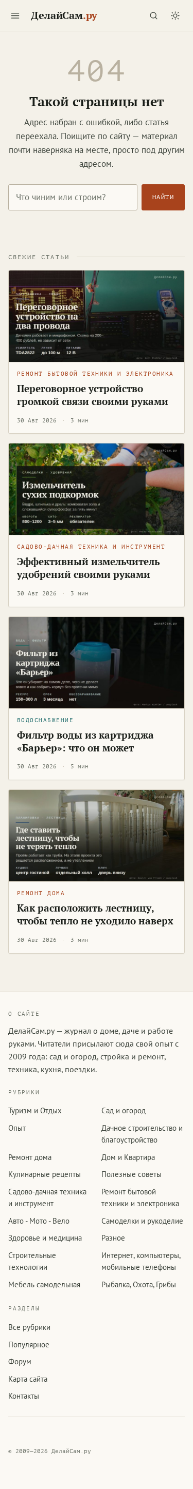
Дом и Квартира (128, 1157)
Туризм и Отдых (35, 1110)
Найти (163, 197)
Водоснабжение (45, 720)
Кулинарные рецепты (44, 1174)
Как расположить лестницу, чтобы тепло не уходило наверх (95, 914)
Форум (19, 1361)
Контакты (23, 1396)
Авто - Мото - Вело (38, 1221)
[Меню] (15, 15)
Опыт (17, 1128)
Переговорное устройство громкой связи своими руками (92, 395)
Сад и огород (123, 1110)
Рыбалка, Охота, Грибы (138, 1284)
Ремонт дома (41, 893)
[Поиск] (153, 15)
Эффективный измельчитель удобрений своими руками (88, 568)
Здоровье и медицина (45, 1238)
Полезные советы (131, 1174)
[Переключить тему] (175, 15)
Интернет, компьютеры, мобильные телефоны (140, 1261)
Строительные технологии (32, 1261)
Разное (113, 1238)
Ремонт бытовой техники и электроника (95, 374)
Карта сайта (27, 1379)
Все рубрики (29, 1327)
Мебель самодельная (44, 1284)
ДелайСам (64, 15)
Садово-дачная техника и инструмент (91, 547)
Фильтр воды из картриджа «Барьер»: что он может (85, 741)
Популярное (28, 1344)
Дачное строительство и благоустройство (142, 1134)
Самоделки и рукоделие (142, 1221)
